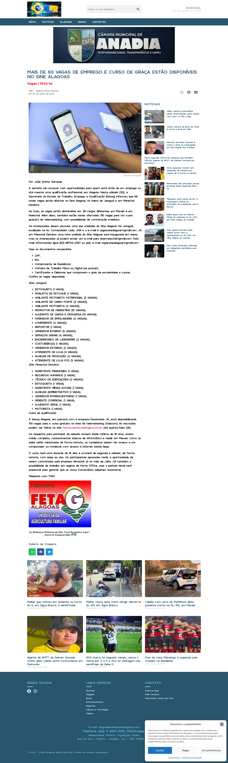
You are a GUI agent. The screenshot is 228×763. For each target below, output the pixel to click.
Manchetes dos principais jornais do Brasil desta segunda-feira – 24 (183, 186)
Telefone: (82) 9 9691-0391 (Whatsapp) (114, 731)
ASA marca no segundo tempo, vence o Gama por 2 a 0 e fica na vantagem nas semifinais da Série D (113, 661)
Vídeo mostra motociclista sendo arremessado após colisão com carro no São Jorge (183, 114)
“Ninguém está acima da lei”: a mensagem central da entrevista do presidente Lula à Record (182, 203)
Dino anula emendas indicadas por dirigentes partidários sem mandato (182, 248)
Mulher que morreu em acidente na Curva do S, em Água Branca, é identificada (54, 603)
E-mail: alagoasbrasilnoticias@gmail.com (114, 727)
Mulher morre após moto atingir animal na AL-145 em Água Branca (113, 603)
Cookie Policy (174, 757)
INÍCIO (32, 21)
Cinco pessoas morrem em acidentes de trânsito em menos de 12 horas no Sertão (181, 170)
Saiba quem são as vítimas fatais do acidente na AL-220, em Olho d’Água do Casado (182, 217)
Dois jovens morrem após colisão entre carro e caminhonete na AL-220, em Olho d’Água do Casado (181, 234)
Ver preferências (211, 750)
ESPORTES (99, 21)
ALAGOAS (66, 21)
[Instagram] (35, 691)
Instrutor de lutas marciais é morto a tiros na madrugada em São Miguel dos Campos (181, 145)
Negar (185, 750)
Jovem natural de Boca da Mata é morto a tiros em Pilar (183, 128)
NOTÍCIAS (48, 21)
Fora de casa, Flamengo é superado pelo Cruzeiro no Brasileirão (171, 659)
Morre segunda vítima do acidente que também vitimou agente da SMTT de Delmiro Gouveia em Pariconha (169, 160)
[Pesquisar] (138, 9)
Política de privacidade (192, 757)
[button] (221, 724)
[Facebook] (29, 691)
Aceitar (160, 750)
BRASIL (82, 21)
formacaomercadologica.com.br (82, 427)
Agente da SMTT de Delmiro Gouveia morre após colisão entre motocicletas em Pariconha (55, 661)
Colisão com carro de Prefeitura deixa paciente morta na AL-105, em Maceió (170, 603)
